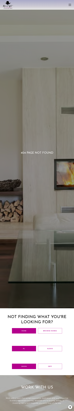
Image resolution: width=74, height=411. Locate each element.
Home (24, 331)
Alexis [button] (50, 348)
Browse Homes (50, 331)
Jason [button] (24, 366)
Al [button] (24, 348)
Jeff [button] (50, 366)
